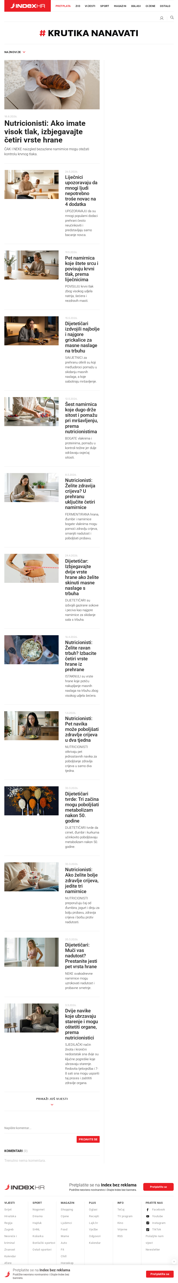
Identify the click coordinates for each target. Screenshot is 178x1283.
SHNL (36, 1229)
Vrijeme (122, 1229)
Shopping (67, 1209)
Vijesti (90, 6)
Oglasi (136, 6)
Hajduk (37, 1223)
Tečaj (121, 1209)
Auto (64, 1242)
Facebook (158, 1209)
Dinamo (38, 1216)
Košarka (38, 1236)
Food (64, 1229)
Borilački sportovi (44, 1242)
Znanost (9, 1249)
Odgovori (95, 1236)
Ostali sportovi (42, 1249)
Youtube (157, 1216)
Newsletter (153, 1249)
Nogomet (38, 1209)
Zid (78, 6)
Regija (8, 1223)
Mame (65, 1236)
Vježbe (93, 1229)
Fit (62, 1249)
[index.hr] (27, 6)
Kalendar (10, 1256)
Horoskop (67, 1263)
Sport (104, 6)
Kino (120, 1223)
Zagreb (8, 1229)
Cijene (150, 6)
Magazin (67, 1202)
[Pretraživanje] (170, 18)
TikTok (156, 1229)
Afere (8, 1263)
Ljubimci (66, 1223)
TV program (125, 1216)
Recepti (94, 1216)
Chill (63, 1256)
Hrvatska (10, 1216)
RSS (120, 1236)
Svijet (8, 1209)
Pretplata (63, 6)
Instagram (159, 1223)
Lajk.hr (93, 1223)
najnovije (12, 52)
